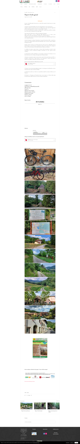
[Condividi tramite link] (31, 395)
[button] (58, 4)
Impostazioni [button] (67, 442)
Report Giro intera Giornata (25, 410)
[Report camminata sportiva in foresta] (54, 406)
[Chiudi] (79, 442)
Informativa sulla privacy (36, 442)
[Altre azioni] (54, 12)
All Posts (21, 6)
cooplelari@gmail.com (23, 437)
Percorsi (40, 6)
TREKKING (25, 6)
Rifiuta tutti (72, 442)
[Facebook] (56, 1)
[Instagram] (58, 1)
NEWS (37, 6)
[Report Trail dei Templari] (40, 406)
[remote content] (40, 114)
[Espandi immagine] (40, 157)
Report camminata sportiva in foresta (52, 411)
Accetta (76, 442)
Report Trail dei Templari (38, 410)
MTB (29, 6)
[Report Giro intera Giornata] (26, 406)
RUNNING (33, 6)
